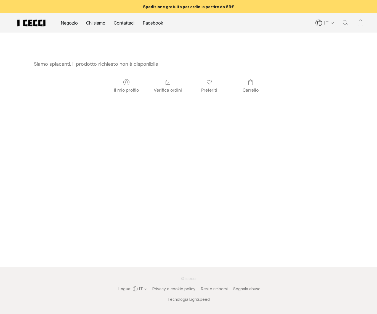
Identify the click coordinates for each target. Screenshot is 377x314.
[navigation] (324, 23)
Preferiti (209, 90)
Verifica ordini (168, 90)
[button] (31, 23)
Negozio (69, 23)
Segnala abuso (247, 288)
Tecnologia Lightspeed (189, 299)
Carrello (251, 90)
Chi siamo (95, 23)
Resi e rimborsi (214, 288)
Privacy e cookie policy (173, 288)
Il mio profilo (126, 90)
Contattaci (124, 23)
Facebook (153, 23)
